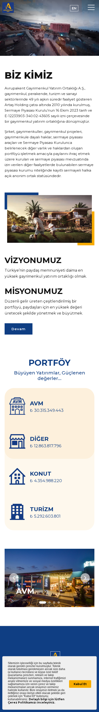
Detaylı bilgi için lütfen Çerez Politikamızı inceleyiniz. (36, 700)
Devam (19, 329)
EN (74, 8)
